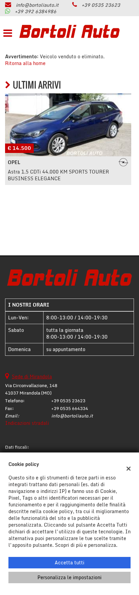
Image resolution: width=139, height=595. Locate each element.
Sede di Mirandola (32, 376)
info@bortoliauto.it (37, 5)
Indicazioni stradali (27, 423)
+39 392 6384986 (35, 11)
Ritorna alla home (25, 63)
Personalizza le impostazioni (69, 577)
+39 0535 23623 (101, 5)
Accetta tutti (69, 562)
